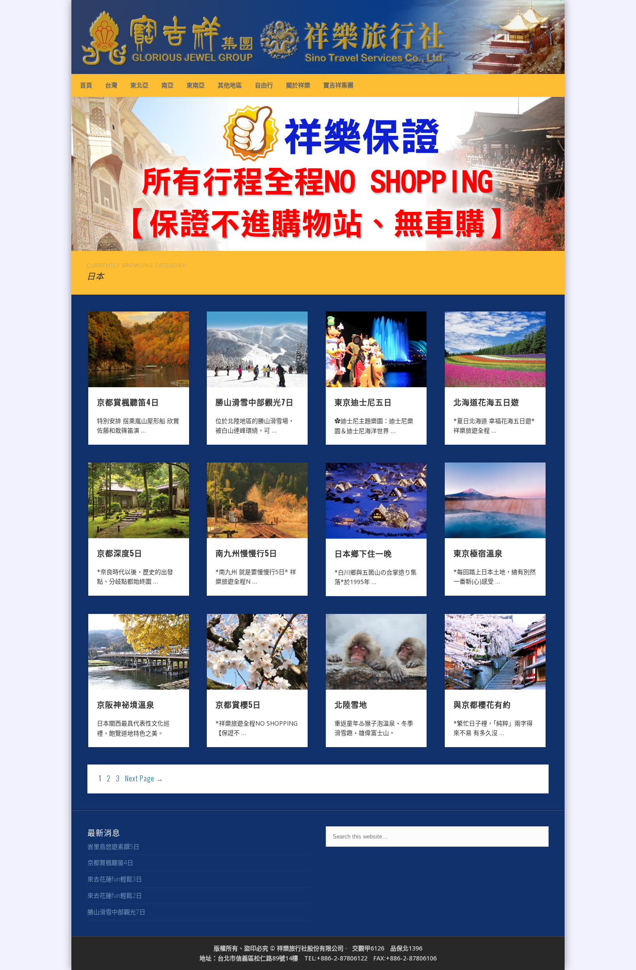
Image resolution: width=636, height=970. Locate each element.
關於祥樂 (298, 85)
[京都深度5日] (139, 500)
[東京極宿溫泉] (495, 500)
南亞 (167, 85)
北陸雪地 (350, 704)
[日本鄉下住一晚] (376, 501)
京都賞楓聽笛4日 (128, 402)
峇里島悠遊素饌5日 (113, 846)
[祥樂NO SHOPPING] (318, 174)
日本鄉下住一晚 (363, 553)
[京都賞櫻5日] (257, 652)
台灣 (111, 85)
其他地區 (230, 85)
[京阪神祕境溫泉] (139, 652)
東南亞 (195, 85)
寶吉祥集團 (338, 85)
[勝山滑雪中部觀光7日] (257, 349)
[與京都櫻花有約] (495, 652)
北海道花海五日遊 (486, 402)
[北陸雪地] (376, 652)
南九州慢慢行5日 (246, 553)
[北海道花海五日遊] (495, 349)
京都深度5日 (119, 553)
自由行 (264, 85)
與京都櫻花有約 (482, 704)
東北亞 (139, 85)
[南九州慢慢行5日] (257, 500)
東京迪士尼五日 (363, 402)
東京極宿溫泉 (478, 553)
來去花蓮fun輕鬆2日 (114, 895)
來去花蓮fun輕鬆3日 (114, 879)
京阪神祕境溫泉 (125, 704)
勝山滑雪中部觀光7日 (254, 402)
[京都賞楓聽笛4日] (139, 349)
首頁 (86, 85)
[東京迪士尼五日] (376, 350)
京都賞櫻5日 (238, 704)
